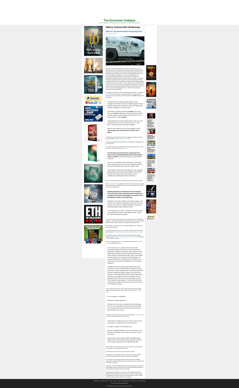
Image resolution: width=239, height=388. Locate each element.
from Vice (125, 148)
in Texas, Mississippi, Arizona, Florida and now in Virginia (128, 232)
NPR (108, 94)
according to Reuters (113, 183)
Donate (110, 380)
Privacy (119, 380)
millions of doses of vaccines (122, 138)
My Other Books (104, 380)
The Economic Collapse (119, 20)
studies (112, 162)
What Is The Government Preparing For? (124, 31)
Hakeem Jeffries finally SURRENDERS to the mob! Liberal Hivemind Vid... (151, 149)
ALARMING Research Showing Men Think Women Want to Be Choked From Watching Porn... (151, 123)
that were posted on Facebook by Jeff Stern (125, 236)
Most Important (142, 380)
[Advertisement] (119, 10)
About (115, 380)
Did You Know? (134, 380)
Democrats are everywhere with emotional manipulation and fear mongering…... (151, 177)
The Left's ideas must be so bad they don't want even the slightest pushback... (151, 163)
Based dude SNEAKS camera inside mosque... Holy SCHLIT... (151, 137)
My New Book (97, 380)
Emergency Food (125, 380)
